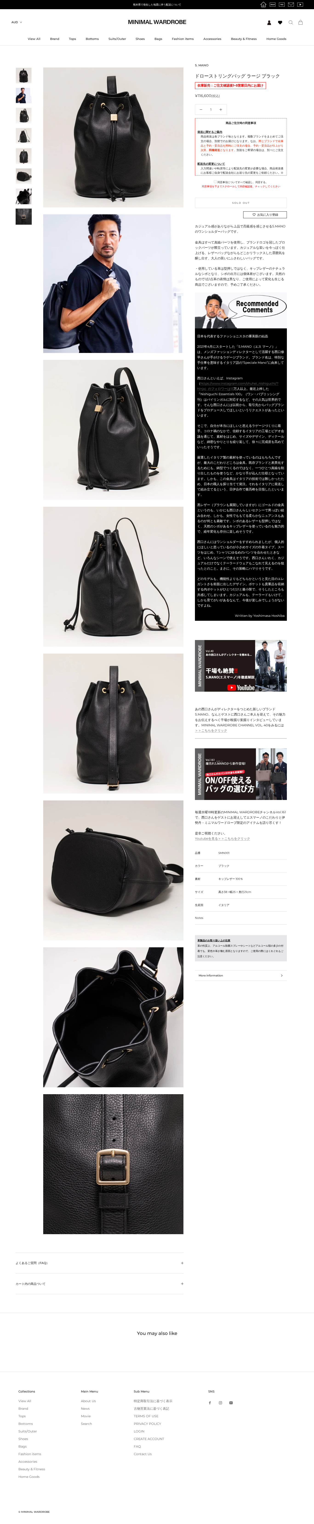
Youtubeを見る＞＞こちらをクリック (222, 838)
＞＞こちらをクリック (211, 730)
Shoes (140, 39)
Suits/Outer (117, 39)
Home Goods (276, 39)
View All (34, 39)
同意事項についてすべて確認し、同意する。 (242, 182)
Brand (54, 39)
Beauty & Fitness (244, 39)
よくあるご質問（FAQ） (32, 1263)
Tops (72, 39)
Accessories (212, 39)
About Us (88, 1401)
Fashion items (183, 39)
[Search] (291, 22)
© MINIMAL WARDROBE (34, 1511)
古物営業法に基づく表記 (151, 1409)
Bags (158, 39)
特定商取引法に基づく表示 (153, 1401)
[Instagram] (220, 1402)
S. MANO (201, 65)
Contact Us (143, 1454)
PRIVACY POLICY (147, 1424)
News (85, 1409)
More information (211, 975)
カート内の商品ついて (31, 1284)
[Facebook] (209, 1402)
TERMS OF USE (146, 1416)
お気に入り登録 (267, 214)
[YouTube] (231, 1402)
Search (86, 1424)
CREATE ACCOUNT (149, 1439)
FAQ (137, 1446)
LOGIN (139, 1431)
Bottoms (92, 39)
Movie (86, 1416)
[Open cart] (301, 22)
